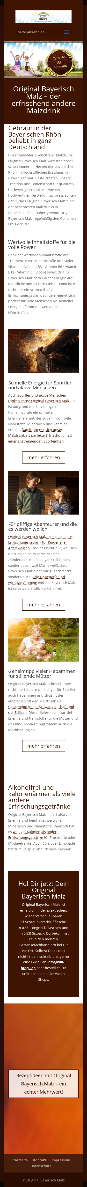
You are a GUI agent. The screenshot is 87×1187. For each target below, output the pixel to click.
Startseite (20, 1160)
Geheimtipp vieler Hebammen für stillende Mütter (42, 673)
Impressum (61, 1160)
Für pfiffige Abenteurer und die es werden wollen (42, 526)
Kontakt (39, 1160)
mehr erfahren (43, 457)
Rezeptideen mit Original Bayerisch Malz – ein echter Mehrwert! (43, 1083)
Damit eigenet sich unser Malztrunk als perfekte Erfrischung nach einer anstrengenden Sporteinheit (40, 435)
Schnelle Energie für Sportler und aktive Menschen (40, 385)
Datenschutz (40, 1166)
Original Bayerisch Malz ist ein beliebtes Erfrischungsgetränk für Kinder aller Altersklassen (40, 542)
